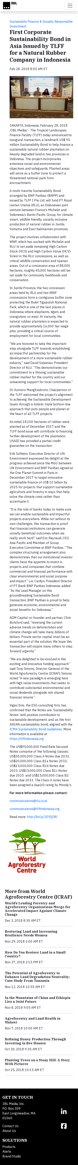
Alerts (6, 1151)
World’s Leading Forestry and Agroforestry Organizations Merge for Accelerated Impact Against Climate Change (37, 909)
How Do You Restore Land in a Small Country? (35, 954)
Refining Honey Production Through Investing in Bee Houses (35, 1041)
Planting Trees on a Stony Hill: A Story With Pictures (37, 1062)
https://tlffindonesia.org (27, 739)
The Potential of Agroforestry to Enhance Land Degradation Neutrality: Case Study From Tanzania (37, 977)
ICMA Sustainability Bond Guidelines (36, 729)
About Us (9, 1131)
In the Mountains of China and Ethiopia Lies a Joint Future (37, 1000)
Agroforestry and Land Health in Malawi (32, 1020)
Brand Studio (11, 1156)
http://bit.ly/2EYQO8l (42, 817)
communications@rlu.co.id (28, 801)
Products (8, 1147)
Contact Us (10, 1126)
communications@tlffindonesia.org (35, 809)
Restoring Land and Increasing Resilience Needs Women (31, 933)
